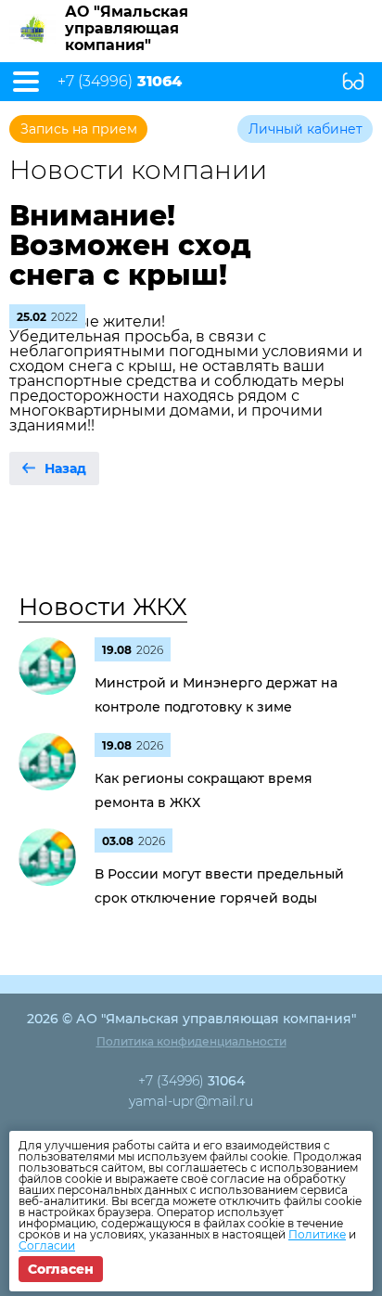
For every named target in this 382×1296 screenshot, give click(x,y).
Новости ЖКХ (103, 607)
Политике (317, 1234)
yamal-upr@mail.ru (191, 1101)
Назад (65, 468)
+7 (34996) (119, 81)
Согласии (47, 1245)
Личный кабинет (305, 129)
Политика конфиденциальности (191, 1041)
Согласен (61, 1269)
